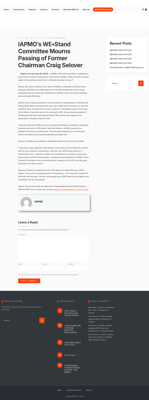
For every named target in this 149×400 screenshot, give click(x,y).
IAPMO (27, 38)
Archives (55, 9)
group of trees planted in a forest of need (71, 189)
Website (71, 264)
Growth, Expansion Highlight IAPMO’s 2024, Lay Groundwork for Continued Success (101, 328)
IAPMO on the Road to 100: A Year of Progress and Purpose (101, 310)
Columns (43, 9)
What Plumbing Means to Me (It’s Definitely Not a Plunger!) (100, 319)
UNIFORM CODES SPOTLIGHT (121, 50)
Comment (22, 234)
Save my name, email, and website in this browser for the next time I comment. (50, 275)
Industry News (51, 38)
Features (32, 9)
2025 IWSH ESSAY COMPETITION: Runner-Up (126, 68)
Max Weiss (92, 307)
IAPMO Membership (103, 9)
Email (45, 264)
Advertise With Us (70, 9)
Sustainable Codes (61, 38)
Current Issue (18, 9)
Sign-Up (86, 9)
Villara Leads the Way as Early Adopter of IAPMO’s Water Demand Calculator (100, 337)
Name (21, 264)
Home (6, 9)
